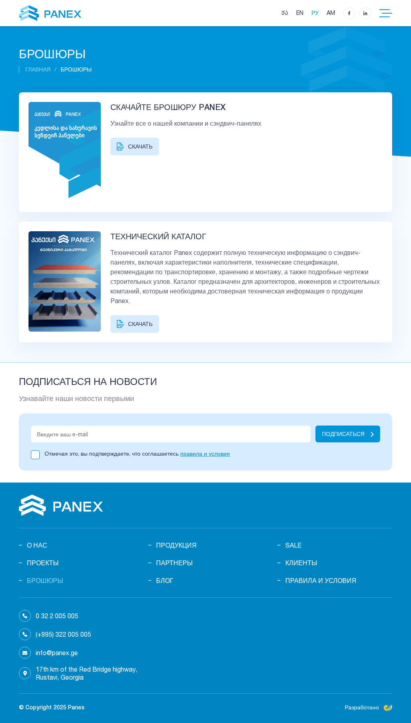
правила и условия (205, 453)
